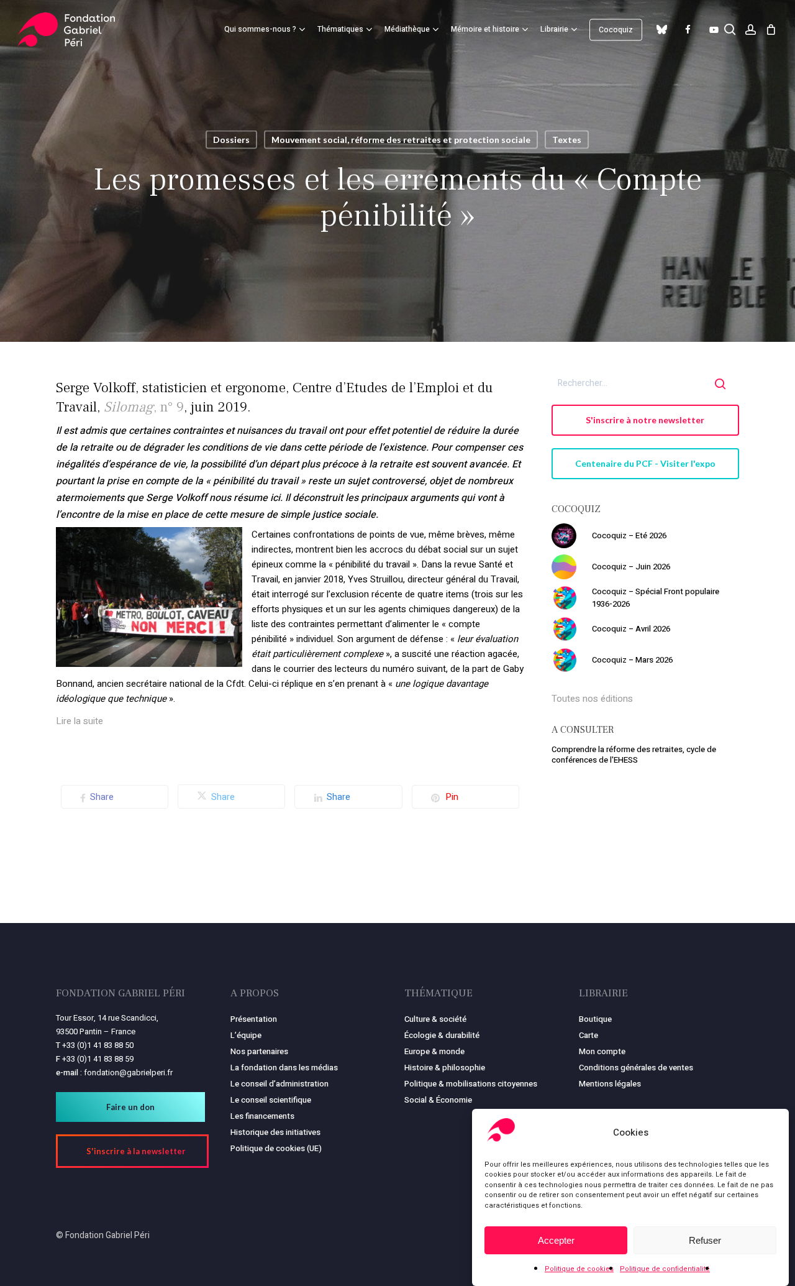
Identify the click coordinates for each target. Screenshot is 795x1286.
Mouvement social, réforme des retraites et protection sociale (400, 139)
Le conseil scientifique (270, 1100)
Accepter (556, 1240)
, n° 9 (144, 407)
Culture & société (435, 1019)
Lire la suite (79, 721)
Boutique (595, 1019)
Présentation (253, 1019)
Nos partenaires (259, 1051)
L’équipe (245, 1035)
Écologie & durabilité (441, 1035)
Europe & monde (434, 1051)
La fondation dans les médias (284, 1067)
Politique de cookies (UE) (276, 1148)
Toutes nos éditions (592, 698)
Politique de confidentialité (665, 1269)
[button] (646, 420)
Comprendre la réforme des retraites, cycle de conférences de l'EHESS (634, 754)
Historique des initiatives (275, 1132)
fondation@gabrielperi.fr (128, 1072)
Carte (588, 1035)
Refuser (705, 1240)
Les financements (262, 1116)
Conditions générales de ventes (636, 1067)
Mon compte (602, 1051)
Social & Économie (438, 1100)
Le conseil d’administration (279, 1084)
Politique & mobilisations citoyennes (470, 1084)
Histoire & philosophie (444, 1067)
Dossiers (231, 139)
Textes (566, 139)
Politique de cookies (579, 1269)
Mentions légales (610, 1084)
